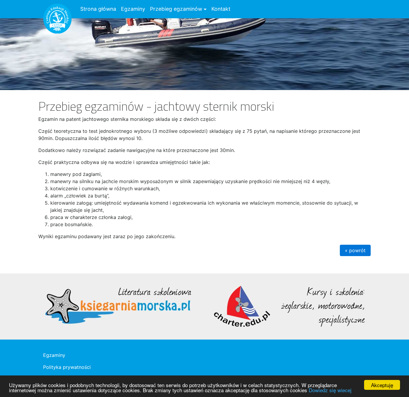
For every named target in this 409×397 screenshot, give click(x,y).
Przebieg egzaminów (176, 9)
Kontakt (220, 9)
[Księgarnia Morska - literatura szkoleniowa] (117, 306)
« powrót (355, 250)
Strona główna (98, 9)
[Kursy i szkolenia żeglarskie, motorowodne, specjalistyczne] (288, 306)
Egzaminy (133, 9)
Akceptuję (382, 385)
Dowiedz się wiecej (330, 390)
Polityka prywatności (67, 367)
